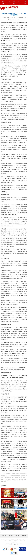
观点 (3, 3)
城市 (19, 3)
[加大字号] (16, 19)
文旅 (9, 3)
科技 (14, 3)
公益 (25, 3)
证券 (9, 1)
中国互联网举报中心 (5, 540)
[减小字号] (19, 19)
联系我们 (11, 535)
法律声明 (17, 535)
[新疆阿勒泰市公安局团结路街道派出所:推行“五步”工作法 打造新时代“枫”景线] (7, 515)
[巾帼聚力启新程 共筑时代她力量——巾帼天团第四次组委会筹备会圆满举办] (7, 504)
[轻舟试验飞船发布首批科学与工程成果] (20, 504)
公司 (14, 1)
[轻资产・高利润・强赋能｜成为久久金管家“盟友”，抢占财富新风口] (7, 493)
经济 (19, 1)
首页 (3, 1)
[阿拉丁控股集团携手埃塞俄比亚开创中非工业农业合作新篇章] (20, 515)
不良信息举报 (22, 540)
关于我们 (4, 535)
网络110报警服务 (14, 540)
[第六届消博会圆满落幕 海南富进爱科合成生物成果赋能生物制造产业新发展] (20, 493)
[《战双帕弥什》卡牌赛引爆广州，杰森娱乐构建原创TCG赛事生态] (7, 525)
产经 (25, 1)
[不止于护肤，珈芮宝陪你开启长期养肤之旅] (20, 525)
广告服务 (24, 535)
